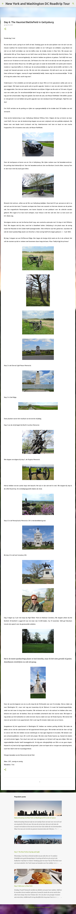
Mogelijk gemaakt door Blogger (39, 907)
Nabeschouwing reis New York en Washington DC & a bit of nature (35, 818)
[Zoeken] (72, 3)
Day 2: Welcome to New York (23, 886)
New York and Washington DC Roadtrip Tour (38, 3)
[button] (5, 29)
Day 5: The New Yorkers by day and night (27, 852)
